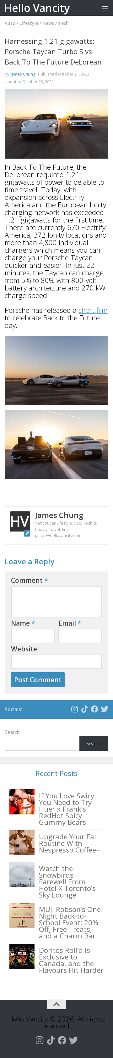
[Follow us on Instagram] (74, 709)
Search (12, 732)
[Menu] (105, 8)
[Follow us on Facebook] (94, 709)
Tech (63, 23)
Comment (29, 580)
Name (23, 623)
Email (69, 623)
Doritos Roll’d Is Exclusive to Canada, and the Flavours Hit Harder (71, 960)
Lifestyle (28, 23)
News (48, 23)
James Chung (22, 74)
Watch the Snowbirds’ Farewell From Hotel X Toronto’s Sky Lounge (67, 882)
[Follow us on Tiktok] (84, 709)
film (101, 310)
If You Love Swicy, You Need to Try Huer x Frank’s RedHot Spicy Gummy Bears (67, 809)
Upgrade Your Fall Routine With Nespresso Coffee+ (69, 843)
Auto (10, 23)
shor (85, 310)
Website (24, 648)
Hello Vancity (37, 8)
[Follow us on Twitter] (104, 709)
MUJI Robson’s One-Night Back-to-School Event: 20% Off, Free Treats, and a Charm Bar (71, 922)
